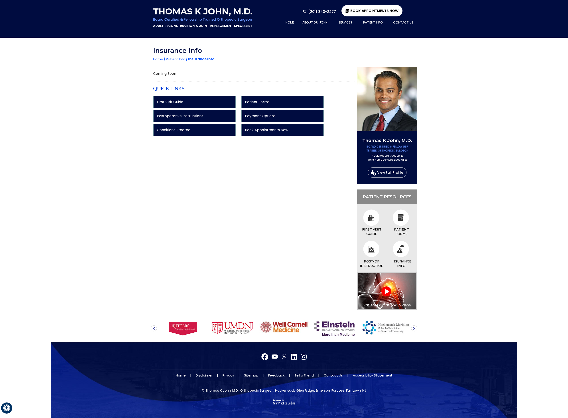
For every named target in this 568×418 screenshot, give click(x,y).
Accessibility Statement (372, 375)
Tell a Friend (304, 375)
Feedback (276, 375)
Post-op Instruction (372, 263)
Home (290, 22)
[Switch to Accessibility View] (6, 408)
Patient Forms (257, 101)
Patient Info (373, 22)
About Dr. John (314, 22)
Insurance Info (401, 263)
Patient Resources (387, 196)
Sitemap (251, 375)
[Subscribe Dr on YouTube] (284, 357)
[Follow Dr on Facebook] (265, 357)
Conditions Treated (173, 129)
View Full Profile (390, 172)
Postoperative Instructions (180, 115)
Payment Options (260, 115)
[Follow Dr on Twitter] (274, 357)
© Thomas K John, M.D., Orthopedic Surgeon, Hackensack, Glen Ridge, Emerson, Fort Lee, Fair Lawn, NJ (284, 390)
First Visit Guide (170, 101)
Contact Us (403, 22)
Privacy (228, 375)
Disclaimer (204, 375)
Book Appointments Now (374, 10)
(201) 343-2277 (322, 11)
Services (345, 22)
